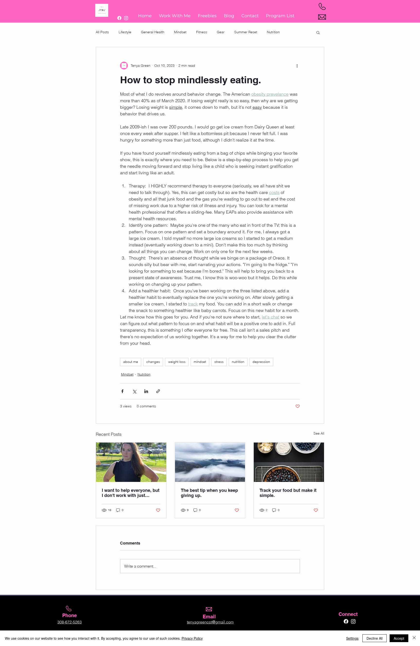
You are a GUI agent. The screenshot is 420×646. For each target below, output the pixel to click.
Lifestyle (125, 32)
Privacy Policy (192, 638)
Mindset (180, 32)
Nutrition (273, 32)
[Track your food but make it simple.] (289, 462)
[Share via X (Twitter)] (134, 391)
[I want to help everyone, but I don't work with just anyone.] (131, 462)
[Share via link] (158, 391)
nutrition (238, 362)
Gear (221, 32)
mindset (200, 362)
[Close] (414, 638)
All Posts (102, 32)
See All (319, 433)
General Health (152, 32)
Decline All (375, 638)
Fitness (201, 32)
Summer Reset (245, 32)
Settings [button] (352, 638)
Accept (399, 638)
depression (261, 362)
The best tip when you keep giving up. (209, 493)
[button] (318, 32)
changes (153, 362)
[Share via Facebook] (122, 391)
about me (130, 362)
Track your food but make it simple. (288, 493)
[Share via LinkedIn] (146, 391)
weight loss (176, 362)
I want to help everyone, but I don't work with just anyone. (130, 493)
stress (219, 362)
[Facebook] (119, 18)
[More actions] (297, 65)
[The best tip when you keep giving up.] (210, 462)
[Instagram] (126, 18)
